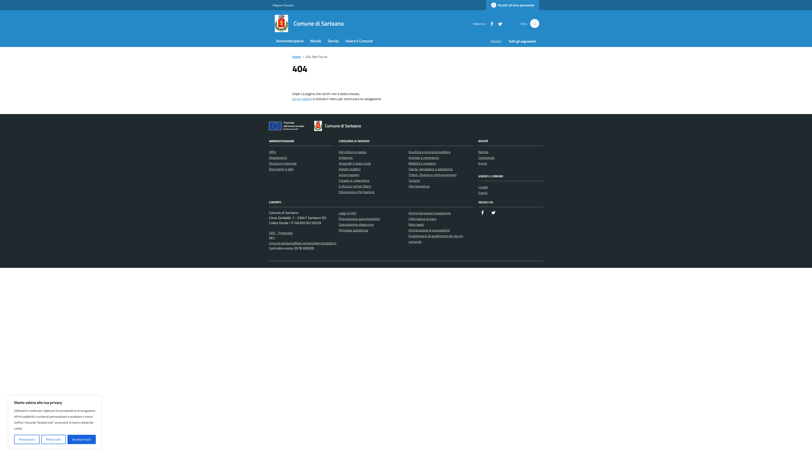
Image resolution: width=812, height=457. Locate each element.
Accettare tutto (81, 439)
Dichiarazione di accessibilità (429, 230)
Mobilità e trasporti (422, 163)
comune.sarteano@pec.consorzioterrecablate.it (302, 243)
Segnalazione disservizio (356, 224)
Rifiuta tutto (53, 439)
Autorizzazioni (349, 174)
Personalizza (27, 439)
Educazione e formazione (356, 191)
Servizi (333, 41)
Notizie (483, 151)
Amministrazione (290, 41)
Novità (315, 41)
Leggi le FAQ (348, 213)
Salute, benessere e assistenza (431, 169)
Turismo (414, 180)
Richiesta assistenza (353, 230)
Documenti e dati (281, 169)
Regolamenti (278, 157)
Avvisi (482, 163)
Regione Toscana (283, 5)
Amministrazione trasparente (430, 213)
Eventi (483, 192)
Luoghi (483, 187)
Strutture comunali (283, 163)
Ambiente (346, 157)
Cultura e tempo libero (355, 186)
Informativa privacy (422, 218)
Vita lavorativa (419, 186)
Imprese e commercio (424, 157)
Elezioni (496, 41)
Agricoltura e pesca (352, 151)
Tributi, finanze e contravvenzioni (433, 174)
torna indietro (302, 98)
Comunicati (486, 157)
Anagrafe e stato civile (355, 163)
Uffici (272, 151)
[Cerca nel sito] (534, 23)
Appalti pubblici (350, 169)
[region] (55, 422)
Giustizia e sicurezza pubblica (429, 151)
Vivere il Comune (359, 41)
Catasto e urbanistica (354, 180)
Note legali (416, 224)
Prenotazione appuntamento (359, 218)
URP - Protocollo (281, 232)
